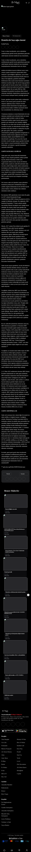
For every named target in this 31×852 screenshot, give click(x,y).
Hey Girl (3, 777)
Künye (3, 791)
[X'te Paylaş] (6, 47)
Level (18, 761)
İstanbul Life (20, 745)
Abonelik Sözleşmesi (7, 810)
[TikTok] (23, 724)
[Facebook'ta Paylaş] (2, 47)
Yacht (18, 758)
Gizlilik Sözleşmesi (6, 807)
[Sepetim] (26, 3)
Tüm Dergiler (5, 739)
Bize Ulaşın (4, 794)
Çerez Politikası (5, 819)
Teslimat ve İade (6, 822)
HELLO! (4, 773)
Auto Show (4, 758)
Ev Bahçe (4, 767)
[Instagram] (3, 724)
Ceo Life (3, 742)
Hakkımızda (4, 788)
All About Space (21, 767)
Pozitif (19, 752)
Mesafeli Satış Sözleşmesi (5, 815)
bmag (12, 835)
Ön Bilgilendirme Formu (6, 803)
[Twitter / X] (13, 724)
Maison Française (6, 748)
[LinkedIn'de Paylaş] (13, 47)
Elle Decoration (21, 764)
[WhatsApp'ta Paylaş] (10, 47)
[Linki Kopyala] (23, 479)
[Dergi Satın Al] (11, 850)
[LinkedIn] (18, 724)
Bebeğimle (20, 770)
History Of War (21, 739)
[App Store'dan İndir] (7, 731)
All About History (6, 752)
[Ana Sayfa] (5, 711)
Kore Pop (19, 748)
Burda (3, 764)
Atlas (2, 755)
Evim (2, 770)
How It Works (21, 742)
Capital (19, 773)
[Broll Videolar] (19, 850)
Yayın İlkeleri (5, 825)
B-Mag (3, 761)
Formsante (4, 745)
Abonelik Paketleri (6, 784)
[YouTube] (8, 724)
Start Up (19, 755)
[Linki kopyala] (17, 47)
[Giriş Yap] (26, 850)
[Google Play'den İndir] (21, 731)
